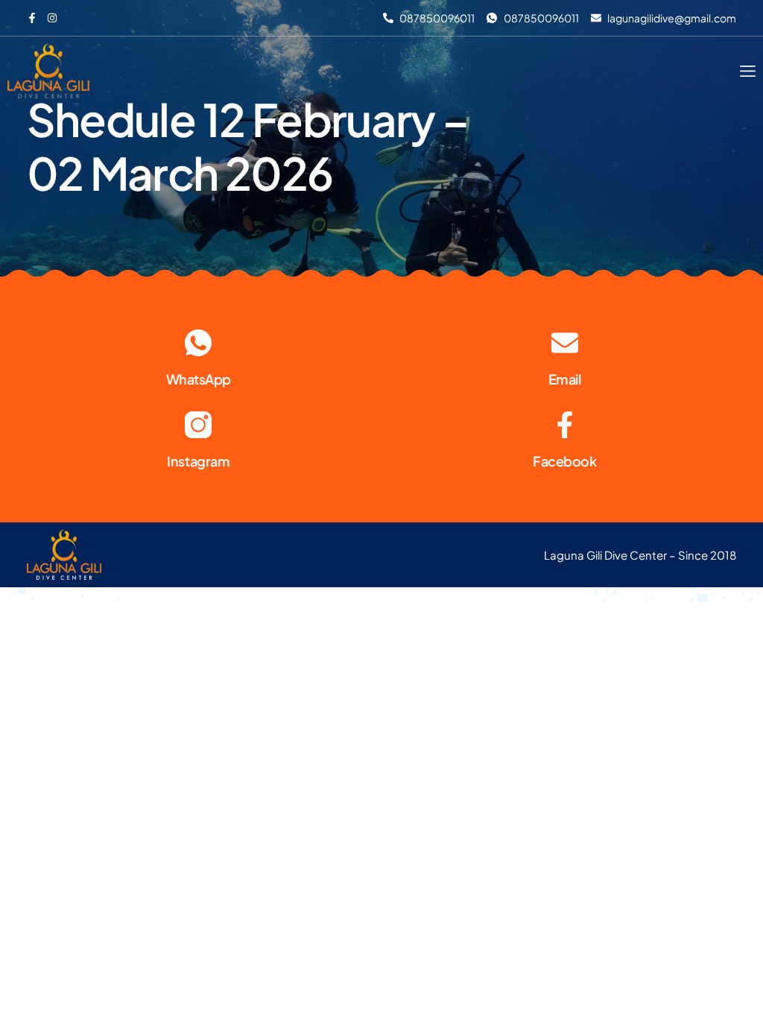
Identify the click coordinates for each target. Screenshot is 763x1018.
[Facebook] (564, 424)
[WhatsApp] (198, 342)
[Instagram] (198, 424)
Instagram (198, 461)
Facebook (564, 461)
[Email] (564, 342)
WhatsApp (198, 379)
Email (564, 379)
